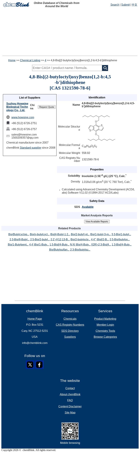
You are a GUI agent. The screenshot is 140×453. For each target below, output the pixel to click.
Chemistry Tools (105, 330)
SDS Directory (70, 330)
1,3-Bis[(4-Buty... (121, 244)
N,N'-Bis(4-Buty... (80, 244)
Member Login (105, 324)
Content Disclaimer (70, 406)
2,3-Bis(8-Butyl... (20, 239)
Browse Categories (105, 336)
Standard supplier (30, 147)
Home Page (34, 318)
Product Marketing (105, 318)
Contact (70, 388)
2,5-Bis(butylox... (120, 239)
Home (12, 60)
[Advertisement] (70, 32)
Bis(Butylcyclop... (18, 234)
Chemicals (70, 318)
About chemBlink (70, 394)
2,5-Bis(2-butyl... (40, 239)
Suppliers (70, 336)
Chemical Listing (30, 60)
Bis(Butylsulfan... (59, 249)
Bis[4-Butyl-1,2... (60, 234)
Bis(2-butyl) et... (80, 234)
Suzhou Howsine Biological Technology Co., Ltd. (17, 107)
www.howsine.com (22, 117)
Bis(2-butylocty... (80, 239)
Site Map (70, 412)
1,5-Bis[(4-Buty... (59, 244)
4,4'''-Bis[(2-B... (100, 239)
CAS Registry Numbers (70, 324)
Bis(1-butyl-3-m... (100, 234)
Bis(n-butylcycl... (40, 234)
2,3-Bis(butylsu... (80, 249)
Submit (125, 4)
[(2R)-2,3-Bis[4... (101, 244)
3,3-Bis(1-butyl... (121, 234)
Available (88, 206)
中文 (134, 4)
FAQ (70, 400)
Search (114, 4)
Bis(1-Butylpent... (18, 244)
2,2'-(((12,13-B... (60, 239)
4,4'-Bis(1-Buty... (39, 244)
